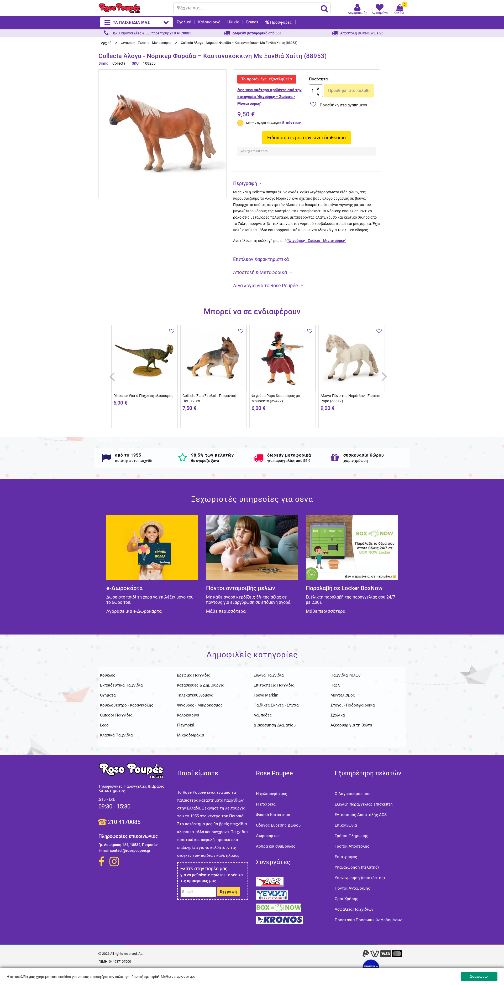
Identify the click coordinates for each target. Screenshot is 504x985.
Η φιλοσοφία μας (271, 793)
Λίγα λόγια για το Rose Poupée (265, 285)
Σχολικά (184, 22)
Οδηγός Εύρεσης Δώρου (278, 825)
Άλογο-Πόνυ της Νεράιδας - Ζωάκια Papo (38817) (350, 398)
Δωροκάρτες (268, 835)
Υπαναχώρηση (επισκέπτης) (360, 877)
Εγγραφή (228, 891)
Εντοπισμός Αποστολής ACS (361, 814)
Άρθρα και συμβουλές (275, 846)
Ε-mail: (103, 850)
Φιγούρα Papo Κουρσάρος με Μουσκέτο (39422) (275, 398)
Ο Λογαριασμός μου (352, 793)
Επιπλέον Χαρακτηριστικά (261, 259)
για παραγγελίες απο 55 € (288, 460)
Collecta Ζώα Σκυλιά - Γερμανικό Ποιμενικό (209, 398)
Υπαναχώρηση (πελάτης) (357, 867)
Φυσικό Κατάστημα (273, 814)
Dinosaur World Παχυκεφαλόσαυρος (143, 396)
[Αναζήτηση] (324, 8)
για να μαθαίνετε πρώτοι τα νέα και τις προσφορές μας (212, 878)
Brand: (104, 63)
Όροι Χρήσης (346, 898)
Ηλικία (233, 22)
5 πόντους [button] (291, 122)
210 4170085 (124, 822)
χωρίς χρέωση (355, 460)
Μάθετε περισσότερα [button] (178, 976)
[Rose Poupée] (133, 8)
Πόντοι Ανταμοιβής (352, 888)
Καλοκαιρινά (209, 22)
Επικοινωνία (346, 825)
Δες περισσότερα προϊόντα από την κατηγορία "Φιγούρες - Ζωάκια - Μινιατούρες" (269, 96)
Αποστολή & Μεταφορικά (260, 272)
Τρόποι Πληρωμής (351, 835)
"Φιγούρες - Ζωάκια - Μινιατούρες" (316, 241)
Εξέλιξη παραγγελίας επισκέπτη (364, 804)
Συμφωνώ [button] (479, 976)
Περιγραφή (245, 183)
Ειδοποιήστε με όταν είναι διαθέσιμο (306, 137)
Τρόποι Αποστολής (352, 846)
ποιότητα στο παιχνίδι (134, 460)
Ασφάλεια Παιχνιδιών (354, 909)
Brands (252, 22)
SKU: (136, 63)
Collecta (118, 63)
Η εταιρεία (265, 804)
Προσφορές (281, 22)
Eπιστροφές (346, 856)
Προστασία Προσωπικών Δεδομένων (368, 919)
